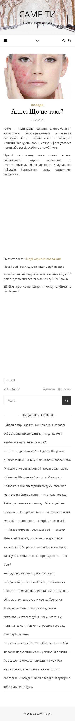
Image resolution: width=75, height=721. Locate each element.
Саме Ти (37, 14)
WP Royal (45, 714)
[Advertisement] (37, 217)
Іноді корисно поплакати (43, 259)
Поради (37, 105)
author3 (10, 380)
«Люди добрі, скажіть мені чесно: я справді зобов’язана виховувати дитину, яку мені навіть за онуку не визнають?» (34, 433)
